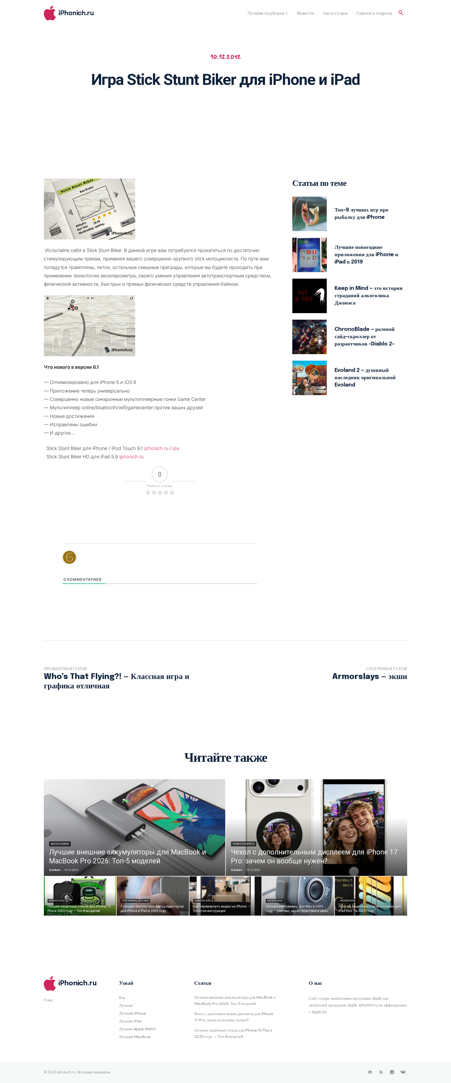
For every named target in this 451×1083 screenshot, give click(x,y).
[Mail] (370, 1072)
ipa (176, 448)
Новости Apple (243, 843)
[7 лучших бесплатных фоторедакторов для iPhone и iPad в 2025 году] (153, 896)
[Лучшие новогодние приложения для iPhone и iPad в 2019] (309, 255)
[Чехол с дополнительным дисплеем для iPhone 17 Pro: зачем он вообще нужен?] (316, 827)
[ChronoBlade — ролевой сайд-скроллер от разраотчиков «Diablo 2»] (309, 337)
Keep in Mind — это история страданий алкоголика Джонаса (368, 296)
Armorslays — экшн (369, 677)
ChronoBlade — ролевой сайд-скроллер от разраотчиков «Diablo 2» (365, 337)
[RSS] (381, 1072)
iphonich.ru (156, 448)
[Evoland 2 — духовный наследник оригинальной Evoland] (309, 378)
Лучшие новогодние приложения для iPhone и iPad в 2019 (366, 255)
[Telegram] (392, 1072)
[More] (293, 109)
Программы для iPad (135, 900)
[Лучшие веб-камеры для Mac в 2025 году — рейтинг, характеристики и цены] (298, 896)
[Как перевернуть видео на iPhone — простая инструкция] (225, 896)
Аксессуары (60, 843)
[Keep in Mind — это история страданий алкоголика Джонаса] (309, 296)
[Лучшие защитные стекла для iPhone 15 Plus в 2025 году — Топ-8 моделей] (80, 896)
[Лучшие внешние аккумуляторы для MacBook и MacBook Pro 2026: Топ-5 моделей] (134, 827)
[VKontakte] (403, 1072)
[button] (401, 13)
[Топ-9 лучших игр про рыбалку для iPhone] (309, 214)
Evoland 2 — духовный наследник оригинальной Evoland (365, 378)
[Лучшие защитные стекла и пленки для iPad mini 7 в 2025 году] (371, 896)
